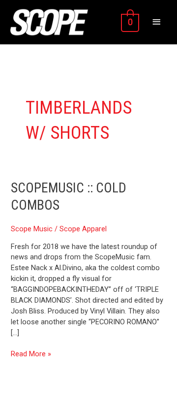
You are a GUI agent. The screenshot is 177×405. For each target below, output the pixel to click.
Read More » (31, 353)
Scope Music (32, 228)
